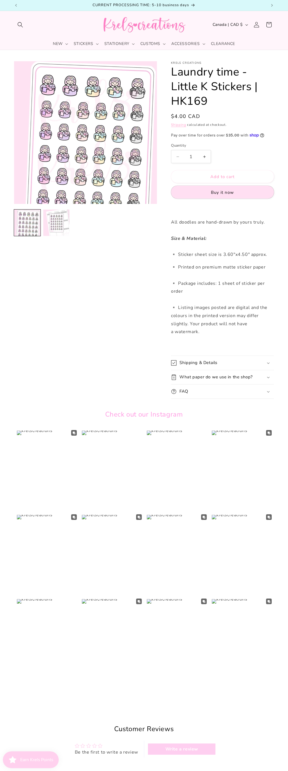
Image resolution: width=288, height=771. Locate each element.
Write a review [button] (181, 749)
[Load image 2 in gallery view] (56, 223)
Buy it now (222, 192)
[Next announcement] (272, 5)
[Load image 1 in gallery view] (27, 223)
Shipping (178, 124)
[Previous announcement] (16, 5)
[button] (20, 25)
